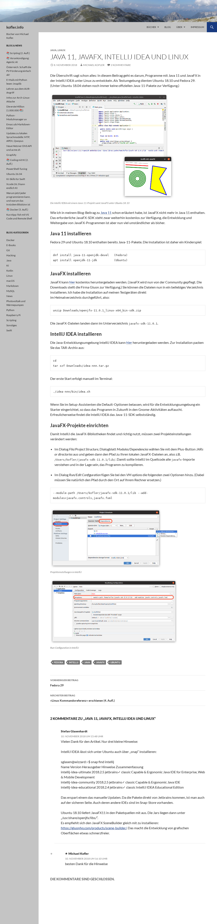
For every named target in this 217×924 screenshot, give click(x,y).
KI (7, 265)
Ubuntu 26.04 (14, 174)
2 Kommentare (121, 65)
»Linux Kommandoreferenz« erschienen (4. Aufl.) (82, 698)
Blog (167, 27)
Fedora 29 (64, 683)
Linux (61, 50)
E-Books (11, 245)
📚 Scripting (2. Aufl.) (18, 53)
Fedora (58, 662)
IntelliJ (73, 662)
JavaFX (100, 662)
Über (179, 27)
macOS (10, 280)
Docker (10, 240)
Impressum (197, 27)
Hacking (10, 255)
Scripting (11, 320)
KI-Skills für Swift (15, 179)
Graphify (11, 154)
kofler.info (15, 27)
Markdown (12, 285)
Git (8, 250)
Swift (9, 330)
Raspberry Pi (13, 315)
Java (53, 50)
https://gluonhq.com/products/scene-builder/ (94, 828)
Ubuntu (115, 662)
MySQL (10, 291)
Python (10, 310)
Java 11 (105, 212)
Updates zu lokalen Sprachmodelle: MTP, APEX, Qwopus (18, 137)
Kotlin (9, 270)
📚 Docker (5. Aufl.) (17, 209)
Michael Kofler (93, 65)
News (9, 296)
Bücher (151, 27)
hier (72, 282)
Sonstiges (11, 325)
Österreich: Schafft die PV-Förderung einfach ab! (18, 71)
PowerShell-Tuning (16, 168)
